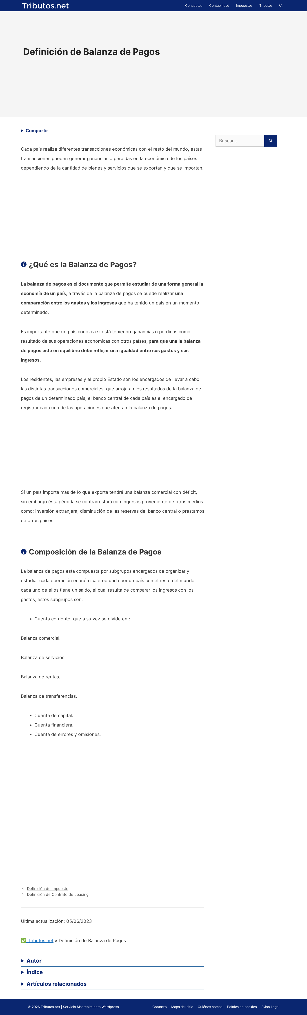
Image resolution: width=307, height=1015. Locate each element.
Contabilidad (219, 5)
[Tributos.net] (45, 5)
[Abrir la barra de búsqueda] (281, 5)
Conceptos (193, 5)
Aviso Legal (270, 1007)
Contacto (159, 1007)
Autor (34, 960)
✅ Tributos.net (37, 940)
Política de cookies (242, 1007)
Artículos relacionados (57, 984)
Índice (35, 972)
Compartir (37, 130)
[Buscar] (270, 141)
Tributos (266, 5)
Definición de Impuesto (47, 888)
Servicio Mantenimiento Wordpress (91, 1007)
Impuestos (244, 5)
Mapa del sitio (182, 1007)
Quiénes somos (210, 1007)
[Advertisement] (112, 214)
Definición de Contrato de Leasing (58, 894)
